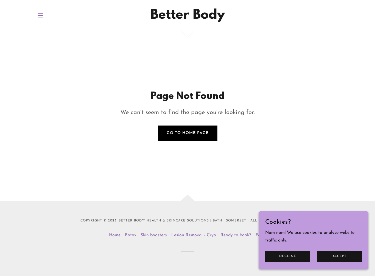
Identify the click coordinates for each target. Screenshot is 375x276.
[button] (40, 15)
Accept (339, 256)
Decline (287, 256)
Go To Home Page (188, 133)
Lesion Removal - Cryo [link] (193, 235)
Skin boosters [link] (154, 235)
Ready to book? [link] (235, 235)
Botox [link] (130, 235)
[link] (187, 17)
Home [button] (115, 235)
